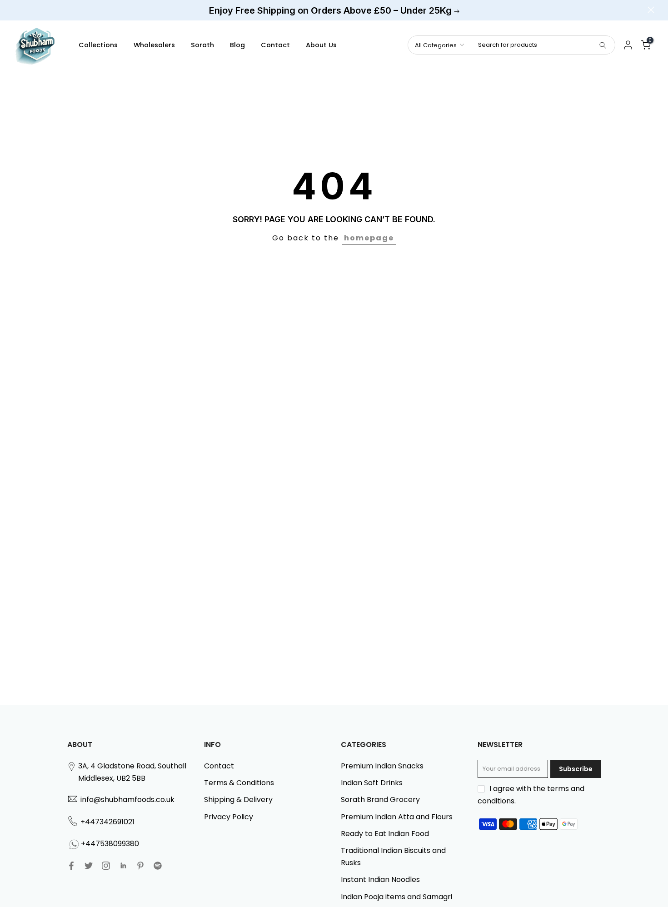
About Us (321, 45)
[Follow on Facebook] (71, 865)
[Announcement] (334, 10)
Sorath (202, 45)
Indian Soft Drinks (372, 782)
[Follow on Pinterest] (140, 865)
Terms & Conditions (239, 782)
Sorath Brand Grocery (380, 799)
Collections (98, 45)
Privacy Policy (228, 817)
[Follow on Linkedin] (123, 865)
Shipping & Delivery (238, 799)
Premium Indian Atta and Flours (397, 817)
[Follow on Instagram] (106, 865)
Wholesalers (154, 45)
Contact (275, 45)
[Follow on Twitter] (89, 865)
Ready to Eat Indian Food (385, 833)
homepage (369, 238)
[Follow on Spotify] (158, 865)
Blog (237, 45)
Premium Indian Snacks (382, 766)
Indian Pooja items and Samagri (396, 897)
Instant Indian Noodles (380, 879)
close (17, 9)
